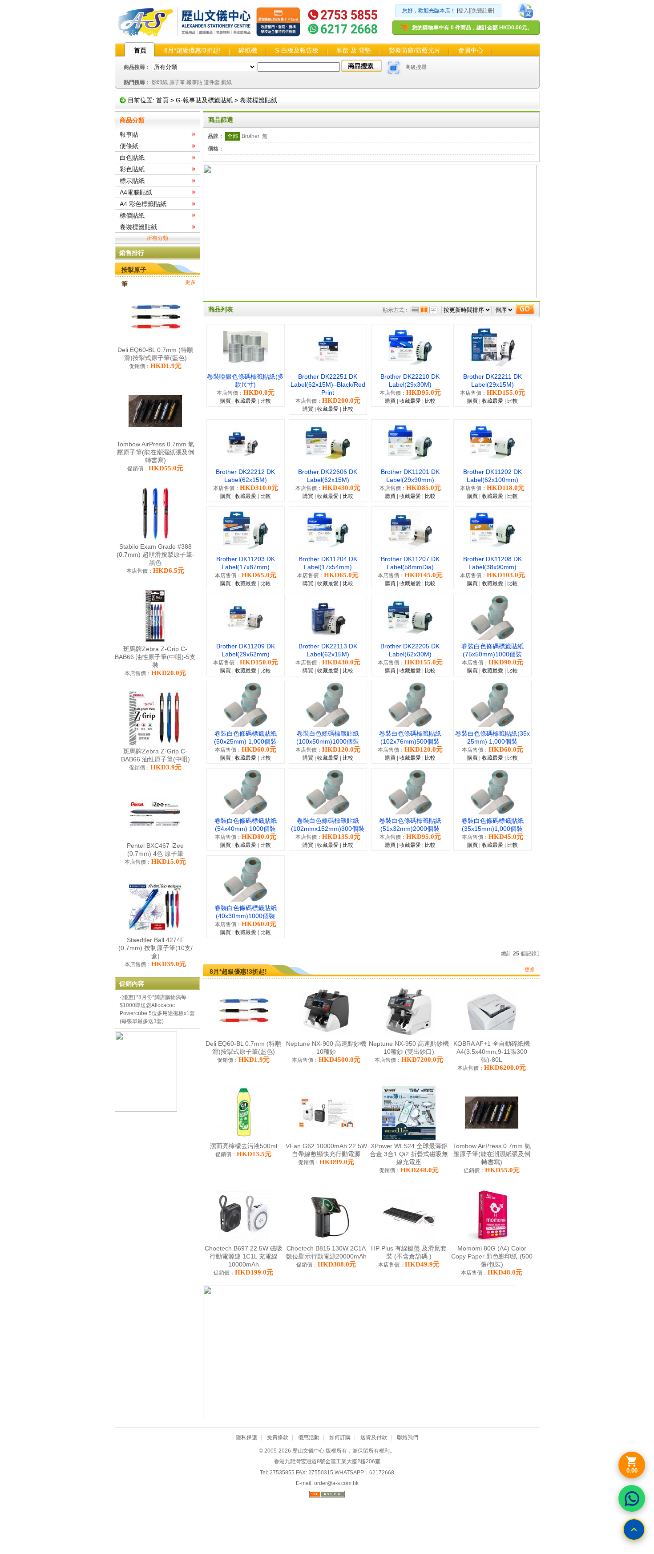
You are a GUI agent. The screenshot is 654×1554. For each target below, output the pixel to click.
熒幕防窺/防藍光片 (414, 50)
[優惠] (128, 997)
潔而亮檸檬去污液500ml (243, 1145)
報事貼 (194, 82)
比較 (265, 401)
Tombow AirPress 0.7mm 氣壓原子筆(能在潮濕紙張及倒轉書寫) (155, 452)
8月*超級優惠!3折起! (192, 50)
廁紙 (226, 82)
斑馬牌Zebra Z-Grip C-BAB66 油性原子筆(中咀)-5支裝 (155, 656)
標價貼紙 (132, 215)
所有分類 (157, 238)
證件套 (212, 82)
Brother (250, 136)
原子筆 (177, 82)
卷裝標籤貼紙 (258, 100)
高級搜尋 (416, 67)
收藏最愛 (245, 401)
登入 (463, 11)
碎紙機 (247, 50)
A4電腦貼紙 (136, 192)
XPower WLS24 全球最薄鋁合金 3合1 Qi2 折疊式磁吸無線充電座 (409, 1154)
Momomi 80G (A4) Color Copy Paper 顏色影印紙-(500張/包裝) (492, 1256)
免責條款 (277, 1437)
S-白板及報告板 (297, 50)
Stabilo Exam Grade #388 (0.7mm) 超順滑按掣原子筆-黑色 (155, 554)
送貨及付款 (373, 1437)
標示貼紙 (132, 180)
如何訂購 (340, 1437)
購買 (225, 401)
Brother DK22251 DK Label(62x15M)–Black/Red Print (328, 384)
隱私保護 (246, 1437)
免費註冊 (482, 11)
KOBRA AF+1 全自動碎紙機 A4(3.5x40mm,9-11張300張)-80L (491, 1051)
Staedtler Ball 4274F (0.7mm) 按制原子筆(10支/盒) (155, 947)
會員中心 (470, 50)
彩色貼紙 (132, 169)
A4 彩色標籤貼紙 (143, 203)
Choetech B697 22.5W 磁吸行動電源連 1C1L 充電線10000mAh (244, 1256)
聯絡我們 (407, 1437)
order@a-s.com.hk (336, 1483)
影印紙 (160, 82)
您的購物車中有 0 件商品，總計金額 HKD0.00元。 (472, 27)
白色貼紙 (132, 157)
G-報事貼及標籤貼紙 (204, 100)
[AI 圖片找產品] (394, 67)
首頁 (140, 50)
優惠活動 (308, 1437)
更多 (190, 282)
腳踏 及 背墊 (353, 50)
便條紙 (129, 146)
